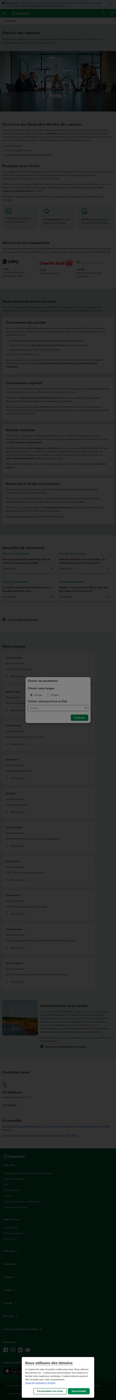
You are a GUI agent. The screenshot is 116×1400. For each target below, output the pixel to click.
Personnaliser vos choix (50, 1391)
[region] (58, 1377)
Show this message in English (40, 1383)
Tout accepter (78, 1391)
